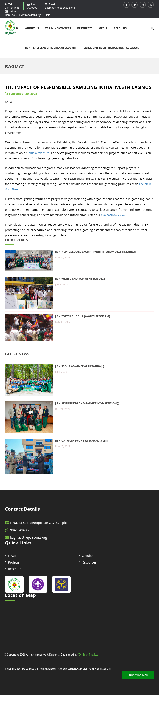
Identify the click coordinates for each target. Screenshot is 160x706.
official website (39, 153)
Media (103, 28)
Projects (13, 562)
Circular (87, 556)
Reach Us (120, 28)
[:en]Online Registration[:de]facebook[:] (111, 48)
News (12, 556)
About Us (32, 28)
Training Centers (58, 28)
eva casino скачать (113, 215)
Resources (84, 28)
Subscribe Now (138, 675)
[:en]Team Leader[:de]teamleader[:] (50, 48)
